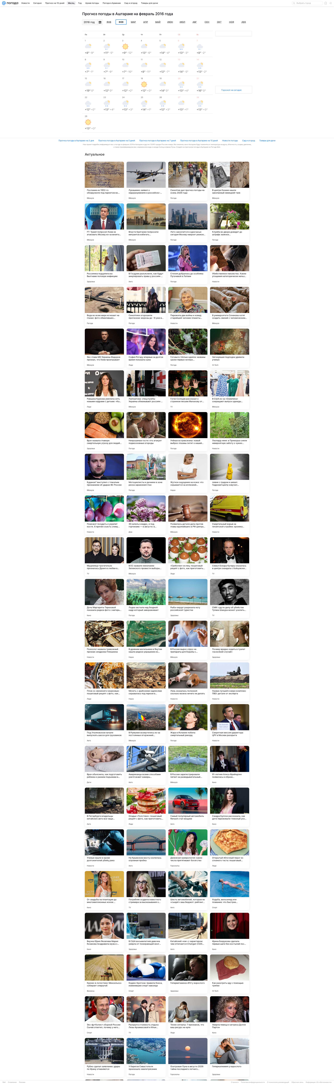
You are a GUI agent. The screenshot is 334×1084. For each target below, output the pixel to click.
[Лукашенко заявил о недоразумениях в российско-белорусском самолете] (146, 181)
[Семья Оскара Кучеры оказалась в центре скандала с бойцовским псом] (229, 556)
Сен (207, 22)
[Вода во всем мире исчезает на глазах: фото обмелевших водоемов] (104, 306)
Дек (243, 22)
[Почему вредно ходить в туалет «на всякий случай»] (229, 640)
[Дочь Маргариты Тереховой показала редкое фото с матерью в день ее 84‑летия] (104, 598)
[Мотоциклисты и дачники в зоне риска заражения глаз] (146, 473)
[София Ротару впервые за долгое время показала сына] (146, 348)
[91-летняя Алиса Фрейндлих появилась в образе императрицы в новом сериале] (229, 765)
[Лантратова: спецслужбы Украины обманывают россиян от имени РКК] (146, 389)
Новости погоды (230, 140)
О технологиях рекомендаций (278, 1082)
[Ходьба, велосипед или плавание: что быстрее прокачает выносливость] (229, 890)
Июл (182, 22)
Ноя (231, 22)
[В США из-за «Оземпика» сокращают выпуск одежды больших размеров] (229, 389)
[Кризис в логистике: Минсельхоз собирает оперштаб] (104, 974)
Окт (219, 22)
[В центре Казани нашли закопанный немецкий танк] (229, 181)
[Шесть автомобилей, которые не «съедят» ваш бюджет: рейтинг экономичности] (187, 890)
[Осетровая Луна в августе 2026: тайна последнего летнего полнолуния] (187, 1057)
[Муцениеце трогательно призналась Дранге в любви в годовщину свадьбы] (104, 556)
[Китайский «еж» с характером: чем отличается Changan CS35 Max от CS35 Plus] (187, 932)
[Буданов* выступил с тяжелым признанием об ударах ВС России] (104, 473)
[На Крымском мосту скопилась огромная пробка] (146, 848)
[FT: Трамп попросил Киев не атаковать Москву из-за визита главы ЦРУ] (104, 223)
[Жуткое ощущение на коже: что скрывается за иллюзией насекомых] (187, 473)
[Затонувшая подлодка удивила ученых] (229, 348)
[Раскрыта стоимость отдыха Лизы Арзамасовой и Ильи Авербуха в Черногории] (146, 1015)
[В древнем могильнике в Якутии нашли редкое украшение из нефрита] (146, 640)
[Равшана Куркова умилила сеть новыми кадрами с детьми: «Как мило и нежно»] (104, 389)
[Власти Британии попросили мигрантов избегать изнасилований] (146, 223)
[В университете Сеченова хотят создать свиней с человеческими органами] (229, 306)
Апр (145, 22)
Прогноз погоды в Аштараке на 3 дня (76, 140)
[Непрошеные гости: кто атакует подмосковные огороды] (146, 431)
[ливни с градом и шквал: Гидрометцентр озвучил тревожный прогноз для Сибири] (229, 473)
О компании (12, 1082)
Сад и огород (248, 140)
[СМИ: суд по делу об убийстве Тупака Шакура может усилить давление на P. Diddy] (229, 598)
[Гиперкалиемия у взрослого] (229, 1057)
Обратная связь (297, 1082)
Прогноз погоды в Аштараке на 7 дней (157, 140)
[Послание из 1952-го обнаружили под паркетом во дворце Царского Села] (104, 181)
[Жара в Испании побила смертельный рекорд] (187, 723)
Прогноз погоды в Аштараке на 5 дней (116, 140)
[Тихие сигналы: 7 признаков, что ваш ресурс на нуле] (187, 1015)
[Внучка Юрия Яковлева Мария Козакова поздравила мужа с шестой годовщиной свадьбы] (104, 932)
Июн (170, 22)
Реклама (22, 1082)
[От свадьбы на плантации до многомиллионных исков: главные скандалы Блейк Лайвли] (104, 890)
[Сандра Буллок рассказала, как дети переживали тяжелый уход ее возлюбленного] (229, 807)
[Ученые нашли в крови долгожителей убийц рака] (104, 848)
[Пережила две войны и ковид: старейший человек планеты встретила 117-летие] (187, 306)
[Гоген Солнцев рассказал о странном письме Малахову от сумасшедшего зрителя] (187, 389)
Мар (133, 22)
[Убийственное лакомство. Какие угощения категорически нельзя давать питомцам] (229, 264)
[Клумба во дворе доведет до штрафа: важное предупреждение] (229, 223)
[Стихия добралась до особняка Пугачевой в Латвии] (187, 264)
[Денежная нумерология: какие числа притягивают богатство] (187, 848)
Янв (109, 22)
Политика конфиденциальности (253, 1082)
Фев (121, 22)
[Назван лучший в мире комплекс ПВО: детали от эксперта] (229, 682)
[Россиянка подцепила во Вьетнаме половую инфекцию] (104, 264)
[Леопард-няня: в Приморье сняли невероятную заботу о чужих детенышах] (229, 431)
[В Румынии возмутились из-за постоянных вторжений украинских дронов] (146, 723)
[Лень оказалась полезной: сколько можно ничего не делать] (187, 682)
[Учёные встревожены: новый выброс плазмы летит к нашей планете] (187, 431)
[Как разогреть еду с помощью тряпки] (229, 974)
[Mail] (4, 3)
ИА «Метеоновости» (324, 1082)
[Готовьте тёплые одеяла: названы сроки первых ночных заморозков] (187, 348)
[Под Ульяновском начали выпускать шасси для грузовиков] (104, 723)
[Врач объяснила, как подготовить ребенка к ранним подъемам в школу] (104, 765)
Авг (195, 22)
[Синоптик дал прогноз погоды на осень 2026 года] (187, 181)
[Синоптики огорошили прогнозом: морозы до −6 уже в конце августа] (146, 306)
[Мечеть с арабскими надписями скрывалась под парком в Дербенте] (146, 682)
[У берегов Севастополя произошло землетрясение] (146, 1057)
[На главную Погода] (12, 3)
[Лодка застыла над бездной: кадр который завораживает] (146, 598)
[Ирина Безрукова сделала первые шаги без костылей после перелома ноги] (229, 932)
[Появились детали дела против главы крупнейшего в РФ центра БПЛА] (187, 515)
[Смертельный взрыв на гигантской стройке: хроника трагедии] (229, 515)
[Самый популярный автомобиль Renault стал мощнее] (187, 807)
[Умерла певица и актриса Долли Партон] (229, 1015)
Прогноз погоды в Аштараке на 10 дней (199, 140)
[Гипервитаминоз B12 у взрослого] (187, 974)
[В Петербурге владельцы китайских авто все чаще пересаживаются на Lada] (104, 807)
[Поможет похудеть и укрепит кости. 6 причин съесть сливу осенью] (104, 515)
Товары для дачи (267, 140)
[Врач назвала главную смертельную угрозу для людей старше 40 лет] (104, 431)
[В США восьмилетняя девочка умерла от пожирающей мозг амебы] (146, 932)
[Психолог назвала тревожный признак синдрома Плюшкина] (104, 640)
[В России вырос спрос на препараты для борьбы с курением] (187, 640)
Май (157, 22)
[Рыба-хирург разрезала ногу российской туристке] (187, 598)
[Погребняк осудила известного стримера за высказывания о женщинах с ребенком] (146, 890)
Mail (4, 1082)
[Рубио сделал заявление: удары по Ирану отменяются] (104, 1057)
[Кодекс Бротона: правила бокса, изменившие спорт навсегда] (146, 974)
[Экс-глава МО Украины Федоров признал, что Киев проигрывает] (104, 348)
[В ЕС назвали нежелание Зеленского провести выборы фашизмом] (146, 556)
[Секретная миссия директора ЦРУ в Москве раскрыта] (229, 723)
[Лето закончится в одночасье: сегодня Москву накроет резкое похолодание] (187, 223)
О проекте (235, 1082)
